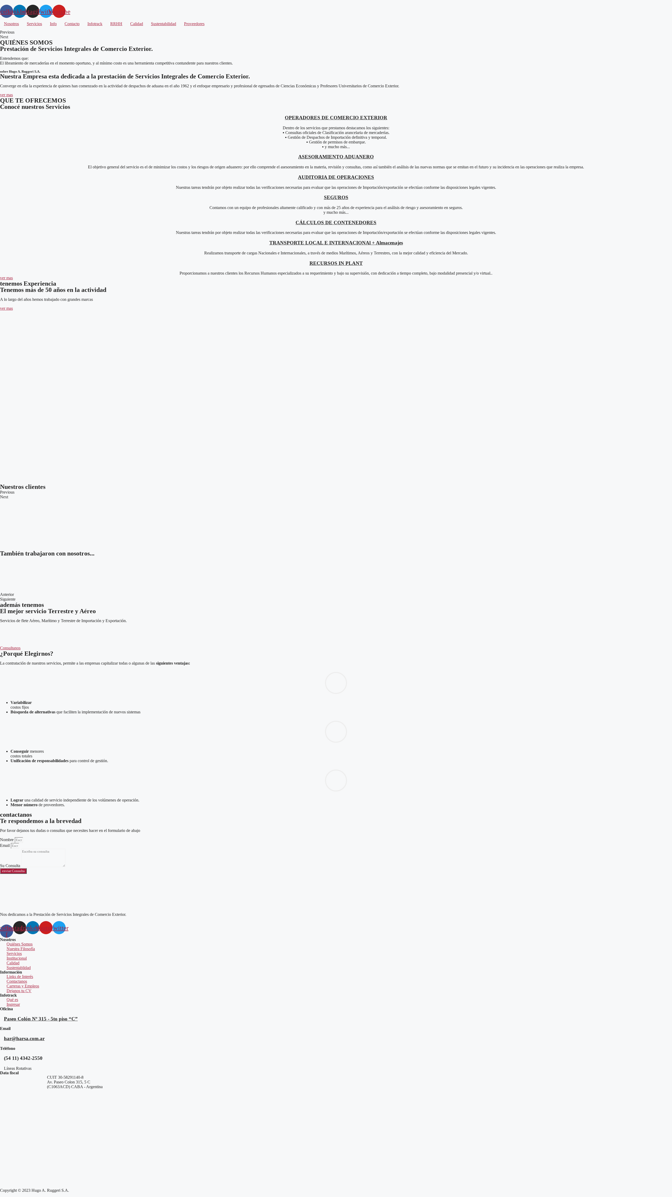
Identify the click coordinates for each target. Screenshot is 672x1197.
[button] (6, 95)
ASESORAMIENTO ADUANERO (336, 156)
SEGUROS (336, 197)
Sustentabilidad (163, 24)
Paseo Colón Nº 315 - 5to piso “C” (41, 1019)
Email (5, 845)
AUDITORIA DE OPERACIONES (336, 177)
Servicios (34, 24)
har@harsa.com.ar (24, 1038)
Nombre (7, 839)
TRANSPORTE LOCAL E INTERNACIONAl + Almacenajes (336, 242)
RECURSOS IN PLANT (336, 263)
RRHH (116, 24)
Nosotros (11, 24)
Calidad (136, 24)
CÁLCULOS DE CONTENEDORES (336, 222)
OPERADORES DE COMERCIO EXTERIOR (336, 117)
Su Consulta (10, 865)
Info (53, 24)
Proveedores (194, 24)
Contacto (72, 24)
